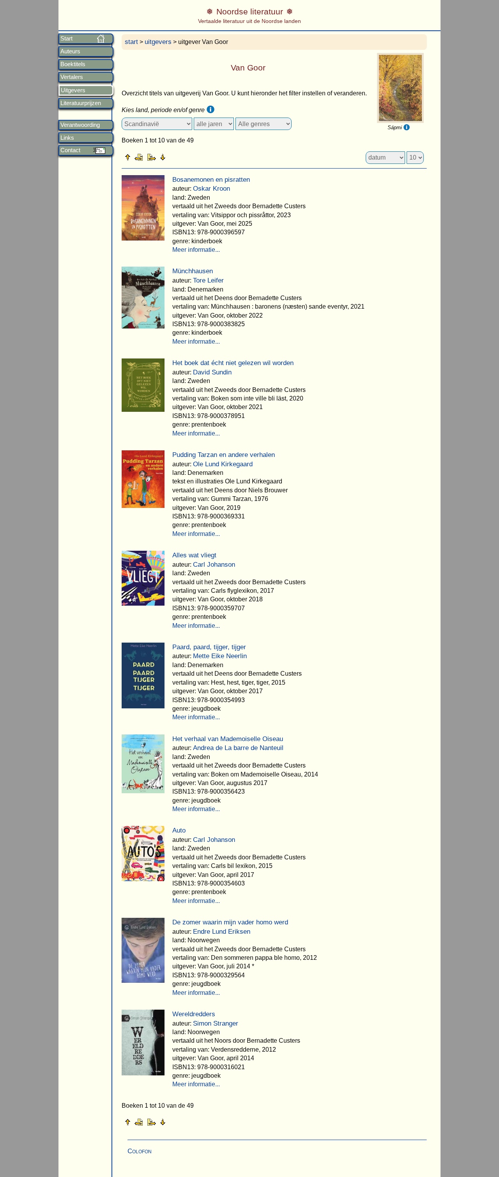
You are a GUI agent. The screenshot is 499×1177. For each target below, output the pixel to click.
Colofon (139, 1151)
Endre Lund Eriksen (221, 931)
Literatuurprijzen (80, 103)
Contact (70, 150)
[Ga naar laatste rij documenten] (182, 157)
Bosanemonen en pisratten (211, 179)
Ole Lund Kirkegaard (223, 464)
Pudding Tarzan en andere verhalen (223, 455)
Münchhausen (192, 271)
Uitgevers (73, 90)
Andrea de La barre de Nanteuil (238, 748)
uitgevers (158, 42)
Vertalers (71, 77)
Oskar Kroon (211, 188)
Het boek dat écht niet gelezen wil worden (233, 363)
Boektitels (72, 64)
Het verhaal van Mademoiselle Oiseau (227, 739)
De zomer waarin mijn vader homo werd (230, 922)
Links (67, 138)
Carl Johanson (214, 564)
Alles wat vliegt (194, 555)
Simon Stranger (215, 1023)
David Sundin (212, 372)
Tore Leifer (208, 280)
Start (66, 38)
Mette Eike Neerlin (220, 656)
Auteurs (70, 51)
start (131, 42)
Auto (179, 830)
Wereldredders (193, 1014)
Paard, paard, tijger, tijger (209, 647)
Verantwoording (80, 125)
